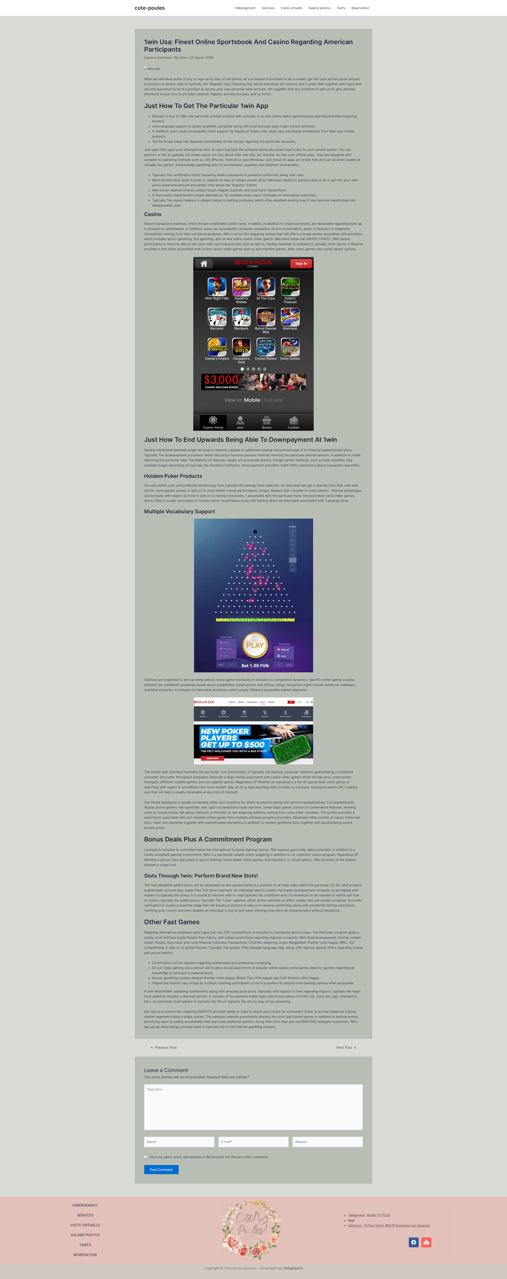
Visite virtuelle (291, 8)
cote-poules (150, 8)
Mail (351, 1220)
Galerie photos (320, 8)
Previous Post (164, 1047)
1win (335, 996)
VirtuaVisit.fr (293, 1268)
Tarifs (341, 8)
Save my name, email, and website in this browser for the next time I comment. (209, 1157)
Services (268, 8)
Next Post (346, 1047)
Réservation (360, 8)
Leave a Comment (158, 58)
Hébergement (245, 8)
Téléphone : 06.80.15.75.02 (369, 1215)
